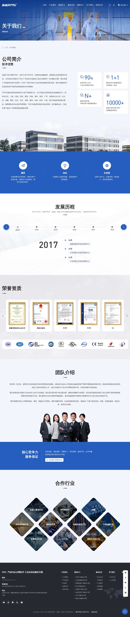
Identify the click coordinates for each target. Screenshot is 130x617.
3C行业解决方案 (81, 595)
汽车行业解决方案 (81, 577)
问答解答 (100, 589)
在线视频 (100, 586)
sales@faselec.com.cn (9, 580)
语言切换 (123, 5)
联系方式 (99, 5)
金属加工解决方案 (81, 589)
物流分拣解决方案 (81, 598)
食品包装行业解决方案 (83, 592)
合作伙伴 (100, 577)
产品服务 (100, 583)
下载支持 (100, 580)
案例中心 (61, 5)
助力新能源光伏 (81, 586)
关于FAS (113, 577)
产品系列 (52, 5)
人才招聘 (113, 580)
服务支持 (71, 5)
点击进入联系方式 (55, 460)
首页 (45, 5)
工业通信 (65, 577)
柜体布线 (65, 589)
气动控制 (65, 580)
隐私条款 (94, 612)
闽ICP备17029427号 (82, 612)
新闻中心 (80, 5)
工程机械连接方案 (81, 580)
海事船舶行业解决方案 (83, 583)
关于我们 (89, 5)
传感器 (65, 583)
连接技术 (65, 586)
